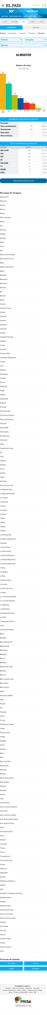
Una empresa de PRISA (23, 999)
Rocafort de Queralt (6, 778)
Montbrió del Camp (6, 667)
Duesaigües (4, 374)
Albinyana (3, 201)
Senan (2, 836)
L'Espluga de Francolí (7, 621)
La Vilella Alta (4, 605)
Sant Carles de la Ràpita (8, 815)
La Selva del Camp (6, 588)
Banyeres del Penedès (7, 255)
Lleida (11, 969)
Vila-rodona (4, 926)
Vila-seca (3, 930)
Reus (1, 757)
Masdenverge (4, 646)
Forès (2, 456)
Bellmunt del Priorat (6, 267)
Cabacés (3, 304)
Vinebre (2, 943)
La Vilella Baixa (5, 609)
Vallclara (3, 877)
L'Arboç (2, 568)
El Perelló (3, 407)
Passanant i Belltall (6, 695)
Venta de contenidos (18, 988)
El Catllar (3, 378)
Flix (1, 452)
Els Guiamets (4, 432)
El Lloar (2, 382)
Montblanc (3, 662)
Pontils (2, 716)
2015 (32, 22)
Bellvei (2, 271)
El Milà (2, 391)
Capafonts (3, 325)
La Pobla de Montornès (8, 564)
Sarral (2, 827)
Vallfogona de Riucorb (7, 881)
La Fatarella (4, 502)
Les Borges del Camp (7, 613)
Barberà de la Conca (7, 259)
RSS (35, 992)
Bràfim (2, 300)
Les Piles (3, 617)
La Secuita (3, 584)
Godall (2, 477)
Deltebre (3, 370)
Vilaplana (3, 922)
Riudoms (3, 774)
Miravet (2, 658)
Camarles (3, 316)
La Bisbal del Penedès (7, 494)
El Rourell (3, 423)
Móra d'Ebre (4, 683)
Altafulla (3, 234)
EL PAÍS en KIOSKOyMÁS (20, 992)
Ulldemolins (4, 873)
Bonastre (3, 287)
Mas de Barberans (6, 642)
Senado (36, 27)
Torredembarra (5, 856)
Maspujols (3, 654)
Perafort (3, 704)
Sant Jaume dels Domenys (9, 819)
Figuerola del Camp (6, 448)
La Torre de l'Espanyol (7, 601)
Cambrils (3, 320)
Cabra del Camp (5, 308)
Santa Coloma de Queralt (8, 807)
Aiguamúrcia (4, 197)
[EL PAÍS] (13, 5)
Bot (1, 292)
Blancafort (3, 283)
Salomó (2, 794)
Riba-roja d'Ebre (5, 761)
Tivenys (2, 848)
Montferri (3, 671)
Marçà (2, 634)
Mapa (40, 16)
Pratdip (2, 737)
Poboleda (3, 712)
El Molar (2, 395)
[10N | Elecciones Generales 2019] (23, 11)
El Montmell (4, 399)
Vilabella (3, 902)
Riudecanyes (4, 766)
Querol (2, 745)
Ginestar (3, 473)
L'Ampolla (3, 543)
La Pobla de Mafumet (7, 555)
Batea (2, 263)
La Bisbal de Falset (6, 489)
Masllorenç (3, 650)
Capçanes (3, 329)
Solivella (3, 840)
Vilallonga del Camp (6, 910)
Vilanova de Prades (6, 914)
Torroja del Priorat (6, 860)
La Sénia (3, 592)
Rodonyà (3, 786)
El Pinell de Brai (5, 411)
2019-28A (14, 22)
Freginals (3, 461)
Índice (31, 992)
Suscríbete (36, 5)
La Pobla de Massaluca (8, 559)
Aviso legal (36, 988)
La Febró (3, 506)
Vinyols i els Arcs (5, 947)
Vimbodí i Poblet (5, 939)
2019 (5, 22)
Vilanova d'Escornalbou (8, 918)
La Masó (3, 531)
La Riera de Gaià (5, 580)
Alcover (2, 209)
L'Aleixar (3, 526)
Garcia (2, 469)
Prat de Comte (5, 733)
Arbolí (2, 242)
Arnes (2, 246)
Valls (1, 889)
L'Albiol (2, 518)
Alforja (2, 222)
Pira (1, 708)
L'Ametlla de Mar (5, 535)
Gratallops (3, 481)
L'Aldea (2, 522)
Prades (2, 728)
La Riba (2, 576)
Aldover (2, 213)
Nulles (2, 691)
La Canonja (4, 498)
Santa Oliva (4, 811)
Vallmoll (2, 885)
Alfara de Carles (5, 217)
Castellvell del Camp (7, 337)
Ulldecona (3, 869)
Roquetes (3, 790)
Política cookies (21, 990)
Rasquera (3, 749)
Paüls (2, 700)
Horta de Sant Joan (6, 485)
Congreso (11, 27)
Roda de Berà (4, 782)
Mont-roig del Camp (6, 679)
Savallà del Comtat (6, 831)
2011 (41, 22)
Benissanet (3, 279)
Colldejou (3, 341)
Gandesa (3, 465)
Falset (2, 444)
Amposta (3, 238)
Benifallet (3, 275)
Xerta (2, 951)
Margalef (3, 638)
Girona (35, 963)
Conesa (2, 345)
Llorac (2, 625)
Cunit (1, 366)
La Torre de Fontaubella (8, 597)
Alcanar (2, 205)
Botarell (2, 296)
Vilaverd (3, 934)
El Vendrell (3, 440)
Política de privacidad (9, 990)
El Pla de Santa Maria (7, 415)
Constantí (3, 349)
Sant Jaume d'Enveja (7, 823)
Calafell (2, 312)
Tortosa (2, 864)
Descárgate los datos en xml (23, 181)
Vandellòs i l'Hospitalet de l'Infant (11, 893)
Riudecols (3, 770)
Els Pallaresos (4, 436)
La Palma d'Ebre (5, 551)
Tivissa (2, 852)
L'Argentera (4, 572)
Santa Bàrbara (5, 803)
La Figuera (3, 510)
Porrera (2, 720)
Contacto (8, 988)
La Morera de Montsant (8, 539)
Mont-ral (3, 675)
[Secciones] (3, 5)
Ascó (1, 250)
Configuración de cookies (34, 990)
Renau (2, 753)
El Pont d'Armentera (6, 419)
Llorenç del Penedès (7, 630)
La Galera (3, 514)
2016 (23, 22)
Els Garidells (4, 428)
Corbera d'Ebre (5, 353)
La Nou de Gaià (5, 547)
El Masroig (3, 386)
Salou (2, 798)
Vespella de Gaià (5, 897)
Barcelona (11, 963)
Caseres (3, 333)
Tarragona (3, 844)
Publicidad (29, 988)
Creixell (2, 362)
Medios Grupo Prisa (23, 1005)
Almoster (3, 230)
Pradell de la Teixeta (7, 724)
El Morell (3, 403)
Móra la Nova (4, 687)
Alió (1, 226)
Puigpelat (3, 741)
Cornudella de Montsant (8, 358)
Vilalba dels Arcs (5, 906)
